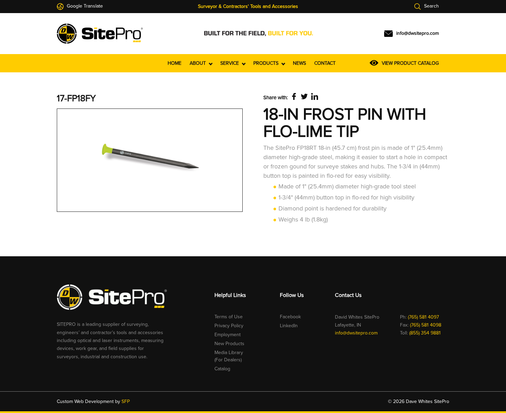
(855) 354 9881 (425, 333)
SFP (126, 401)
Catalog (222, 368)
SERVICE (230, 63)
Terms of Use (228, 316)
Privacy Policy (228, 325)
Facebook (290, 316)
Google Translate (84, 6)
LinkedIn (289, 325)
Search (431, 6)
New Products (229, 343)
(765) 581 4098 (425, 325)
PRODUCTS (266, 63)
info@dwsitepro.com (356, 333)
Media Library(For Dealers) (228, 356)
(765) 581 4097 (423, 317)
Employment (227, 334)
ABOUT (198, 63)
